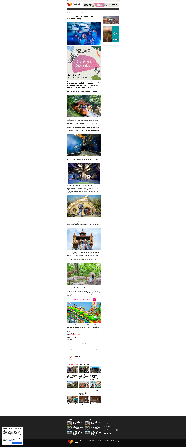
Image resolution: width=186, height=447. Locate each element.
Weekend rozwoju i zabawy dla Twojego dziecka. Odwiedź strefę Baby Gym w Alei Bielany (95, 390)
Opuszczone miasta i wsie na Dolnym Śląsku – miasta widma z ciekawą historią (95, 404)
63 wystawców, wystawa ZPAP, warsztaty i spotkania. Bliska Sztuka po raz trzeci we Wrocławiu (84, 376)
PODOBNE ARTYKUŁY (73, 364)
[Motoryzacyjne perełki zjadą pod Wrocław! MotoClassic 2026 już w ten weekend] (72, 399)
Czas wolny (73, 12)
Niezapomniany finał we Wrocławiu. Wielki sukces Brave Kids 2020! (75, 351)
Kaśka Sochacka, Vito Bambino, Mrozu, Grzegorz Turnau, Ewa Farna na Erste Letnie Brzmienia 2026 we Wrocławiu (94, 377)
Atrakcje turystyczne (78, 12)
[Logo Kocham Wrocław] (75, 442)
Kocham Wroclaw (72, 20)
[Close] (22, 427)
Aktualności (68, 387)
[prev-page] (67, 409)
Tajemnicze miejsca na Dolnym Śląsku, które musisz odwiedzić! (83, 404)
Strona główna (69, 12)
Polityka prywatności (10, 440)
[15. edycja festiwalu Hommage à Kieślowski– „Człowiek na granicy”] (72, 384)
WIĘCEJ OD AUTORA (84, 364)
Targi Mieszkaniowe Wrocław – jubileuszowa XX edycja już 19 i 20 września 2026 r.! (72, 376)
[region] (12, 436)
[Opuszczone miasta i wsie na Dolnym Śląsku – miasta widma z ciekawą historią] (95, 399)
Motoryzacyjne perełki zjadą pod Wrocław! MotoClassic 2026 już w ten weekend (72, 405)
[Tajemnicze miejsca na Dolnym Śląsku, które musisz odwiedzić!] (84, 399)
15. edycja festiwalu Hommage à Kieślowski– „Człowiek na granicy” (72, 390)
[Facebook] (117, 0)
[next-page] (69, 409)
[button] (116, 9)
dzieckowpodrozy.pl (74, 260)
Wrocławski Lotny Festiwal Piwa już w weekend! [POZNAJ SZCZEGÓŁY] (94, 351)
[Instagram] (118, 0)
